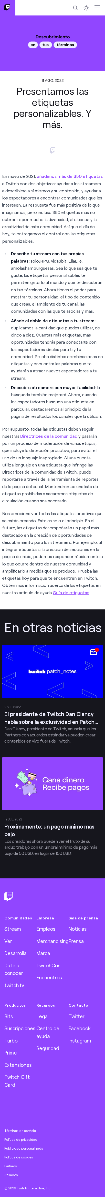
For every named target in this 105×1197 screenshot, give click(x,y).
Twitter (76, 1016)
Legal (42, 1016)
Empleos (45, 929)
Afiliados (11, 1175)
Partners (10, 1166)
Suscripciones (19, 1028)
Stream (12, 929)
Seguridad (47, 1048)
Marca (43, 953)
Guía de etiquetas (71, 592)
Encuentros (49, 977)
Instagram (80, 1040)
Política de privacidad (20, 1139)
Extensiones (18, 1065)
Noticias (78, 929)
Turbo (11, 1040)
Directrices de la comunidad (48, 436)
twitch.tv (14, 985)
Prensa (76, 941)
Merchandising (52, 941)
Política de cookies (18, 1157)
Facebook (80, 1028)
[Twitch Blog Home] (7, 7)
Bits (8, 1016)
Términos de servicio (20, 1131)
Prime (10, 1053)
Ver (8, 941)
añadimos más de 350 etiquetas (70, 176)
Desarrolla (15, 953)
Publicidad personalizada (23, 1148)
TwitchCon (48, 965)
